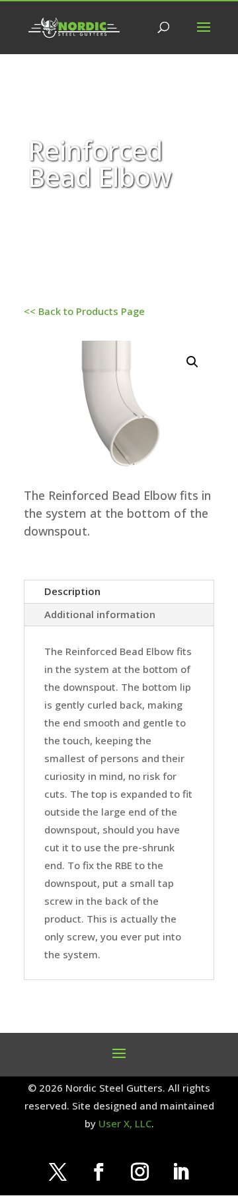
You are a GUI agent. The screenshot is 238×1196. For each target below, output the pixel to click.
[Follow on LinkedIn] (180, 1172)
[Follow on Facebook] (98, 1172)
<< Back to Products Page (84, 311)
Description (72, 591)
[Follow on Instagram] (139, 1172)
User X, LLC (125, 1123)
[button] (192, 362)
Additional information (99, 614)
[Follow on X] (57, 1172)
